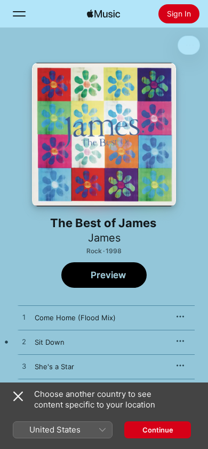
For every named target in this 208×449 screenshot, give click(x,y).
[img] (103, 14)
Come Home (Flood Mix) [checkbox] (75, 317)
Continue (157, 430)
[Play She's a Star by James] (24, 366)
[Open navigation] (19, 14)
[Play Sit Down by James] (24, 342)
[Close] (18, 396)
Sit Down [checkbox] (50, 342)
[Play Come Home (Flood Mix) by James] (24, 317)
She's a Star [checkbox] (54, 366)
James (104, 237)
